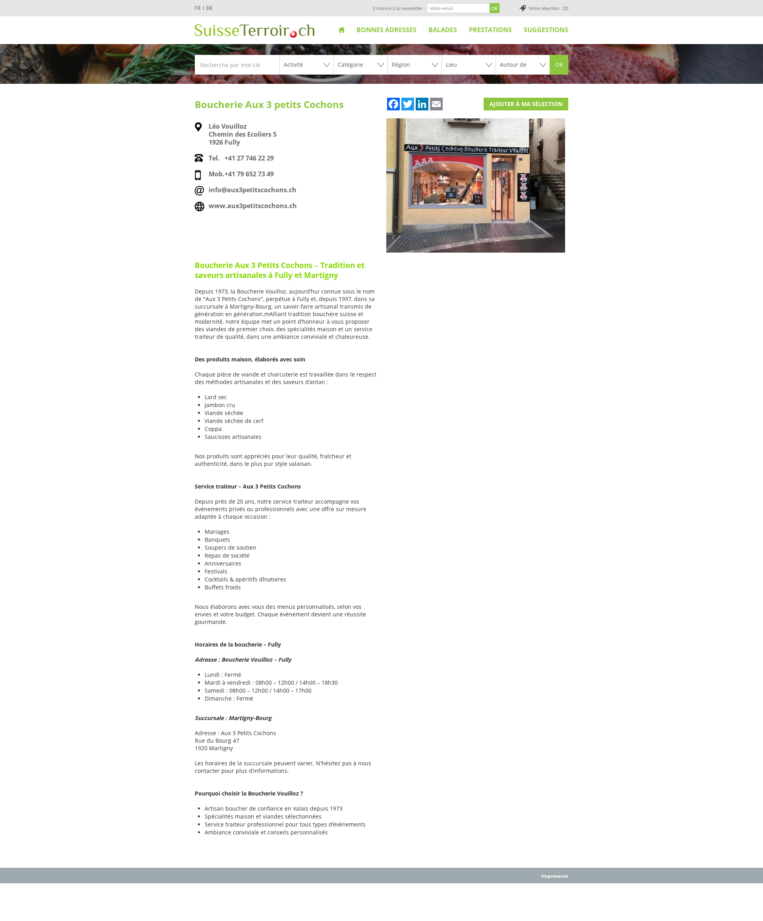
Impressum (554, 876)
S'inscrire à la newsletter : (399, 8)
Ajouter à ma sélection (526, 104)
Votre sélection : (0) (548, 8)
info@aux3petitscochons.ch (252, 189)
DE (209, 8)
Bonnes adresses (386, 29)
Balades (442, 29)
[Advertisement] (381, 901)
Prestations (490, 29)
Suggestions (546, 29)
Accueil (342, 30)
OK (559, 64)
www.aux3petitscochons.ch (253, 205)
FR (198, 8)
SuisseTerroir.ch (254, 31)
